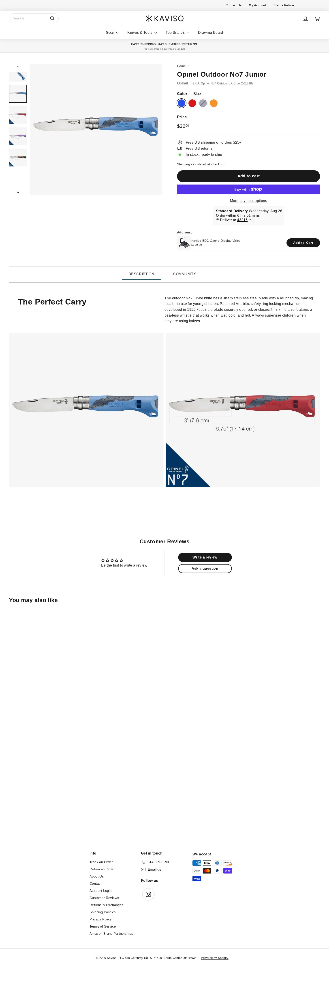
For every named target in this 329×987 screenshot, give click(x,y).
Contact (96, 883)
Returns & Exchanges (107, 905)
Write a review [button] (204, 557)
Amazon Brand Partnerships (111, 933)
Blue (181, 103)
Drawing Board (210, 32)
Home (181, 66)
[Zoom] (96, 129)
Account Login (100, 890)
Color (189, 93)
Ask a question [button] (205, 568)
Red (192, 103)
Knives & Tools (140, 32)
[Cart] (317, 18)
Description (141, 274)
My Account (257, 5)
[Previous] (18, 68)
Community (184, 274)
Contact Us (233, 5)
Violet (203, 103)
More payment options (248, 200)
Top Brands (176, 32)
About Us (97, 876)
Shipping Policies (103, 912)
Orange (213, 103)
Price (182, 117)
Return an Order (102, 869)
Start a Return (283, 5)
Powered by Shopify (215, 958)
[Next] (18, 191)
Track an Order (101, 862)
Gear (110, 32)
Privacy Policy (101, 919)
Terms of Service (103, 926)
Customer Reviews (104, 898)
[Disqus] (164, 779)
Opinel (182, 83)
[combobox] (34, 18)
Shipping (183, 164)
